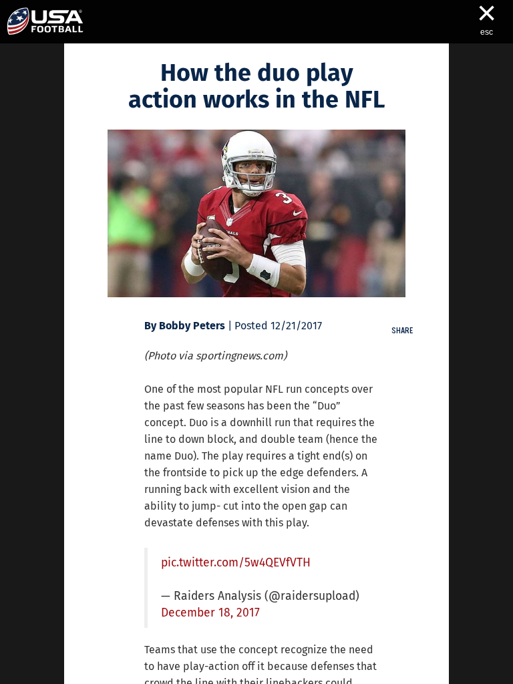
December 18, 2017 (210, 613)
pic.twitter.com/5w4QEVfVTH (236, 563)
